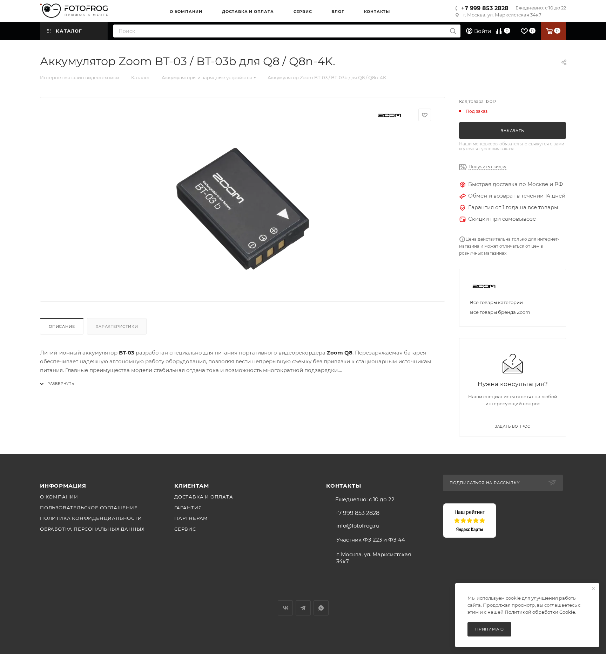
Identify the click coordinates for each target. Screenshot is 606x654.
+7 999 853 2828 (485, 8)
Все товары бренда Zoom (500, 312)
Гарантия (188, 507)
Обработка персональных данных (92, 529)
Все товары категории (496, 302)
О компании (59, 497)
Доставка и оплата (203, 497)
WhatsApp (321, 607)
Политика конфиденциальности (91, 518)
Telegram (303, 607)
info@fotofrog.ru (357, 525)
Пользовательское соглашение (89, 507)
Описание (62, 326)
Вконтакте (285, 607)
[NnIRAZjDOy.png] (243, 209)
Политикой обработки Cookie (540, 612)
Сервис (185, 529)
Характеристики (117, 326)
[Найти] (452, 31)
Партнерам (191, 518)
